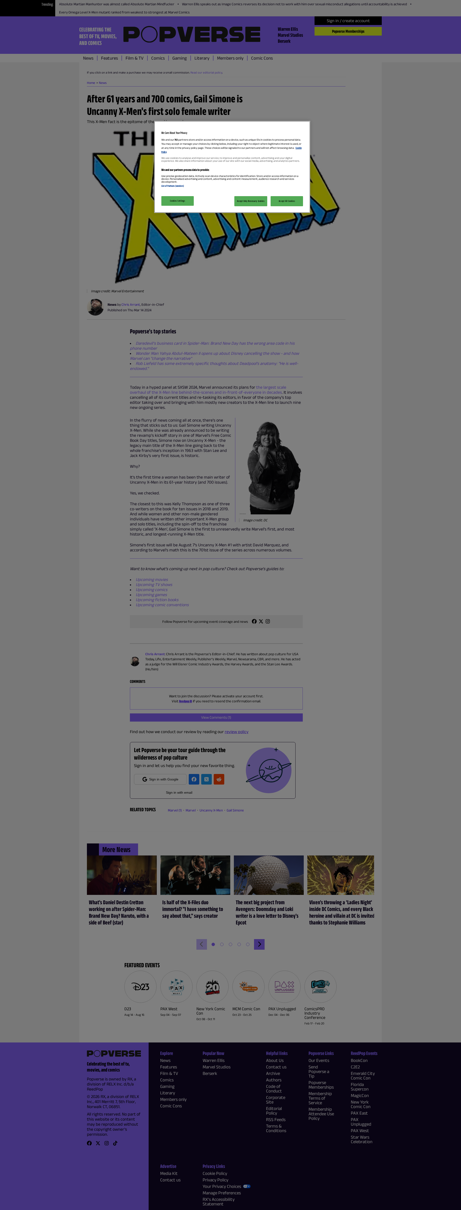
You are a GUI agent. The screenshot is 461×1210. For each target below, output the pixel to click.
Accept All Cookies (287, 201)
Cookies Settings (177, 200)
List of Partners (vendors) (172, 185)
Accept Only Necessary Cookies (251, 201)
